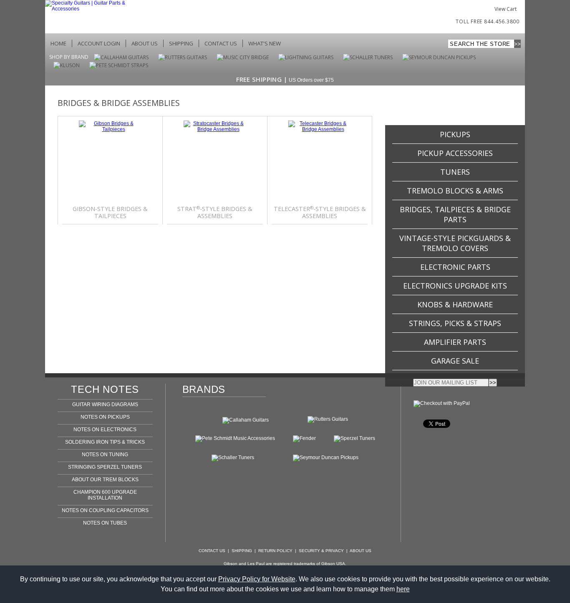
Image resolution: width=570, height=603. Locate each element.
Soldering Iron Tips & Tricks (105, 442)
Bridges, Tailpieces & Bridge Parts (455, 214)
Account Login (99, 43)
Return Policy (275, 550)
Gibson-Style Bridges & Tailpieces (110, 212)
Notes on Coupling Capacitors (105, 510)
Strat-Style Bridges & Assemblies (214, 212)
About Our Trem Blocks (105, 479)
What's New (264, 43)
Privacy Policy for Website (256, 579)
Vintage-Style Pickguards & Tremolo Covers (455, 243)
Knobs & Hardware (455, 304)
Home (58, 43)
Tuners (455, 172)
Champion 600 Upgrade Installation (105, 495)
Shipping (181, 43)
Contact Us (220, 43)
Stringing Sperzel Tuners (105, 467)
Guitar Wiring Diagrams (105, 404)
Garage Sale (455, 361)
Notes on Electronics (104, 429)
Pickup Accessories (455, 153)
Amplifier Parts (455, 342)
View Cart (505, 9)
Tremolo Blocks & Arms (455, 191)
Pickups (455, 134)
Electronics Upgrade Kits (455, 286)
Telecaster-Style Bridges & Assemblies (320, 212)
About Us (144, 43)
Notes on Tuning (105, 454)
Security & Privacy (321, 550)
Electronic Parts (455, 267)
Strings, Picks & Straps (455, 323)
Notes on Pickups (105, 417)
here (403, 589)
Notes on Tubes (105, 523)
